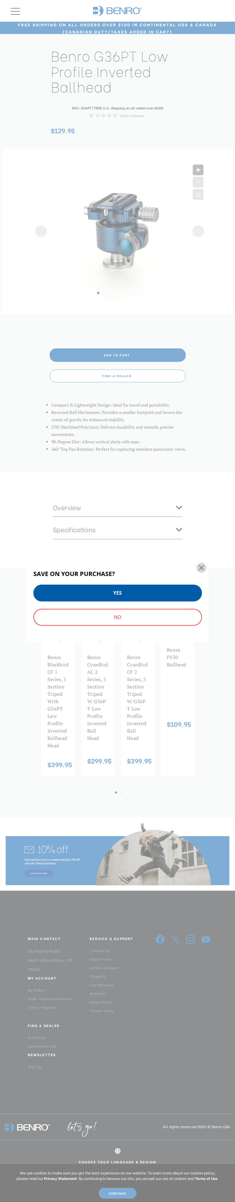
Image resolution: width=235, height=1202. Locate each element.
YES (117, 593)
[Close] (201, 567)
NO (117, 617)
